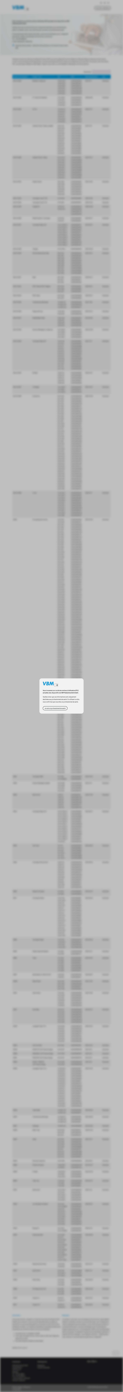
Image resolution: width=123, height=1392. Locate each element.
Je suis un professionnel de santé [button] (55, 708)
